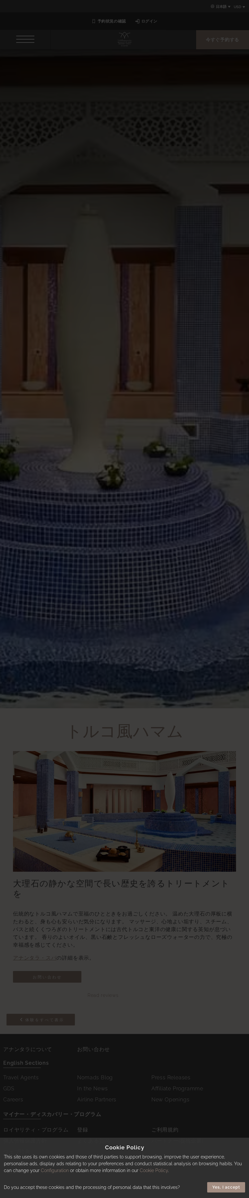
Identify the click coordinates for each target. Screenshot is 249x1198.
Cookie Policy (154, 1170)
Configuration (55, 1170)
